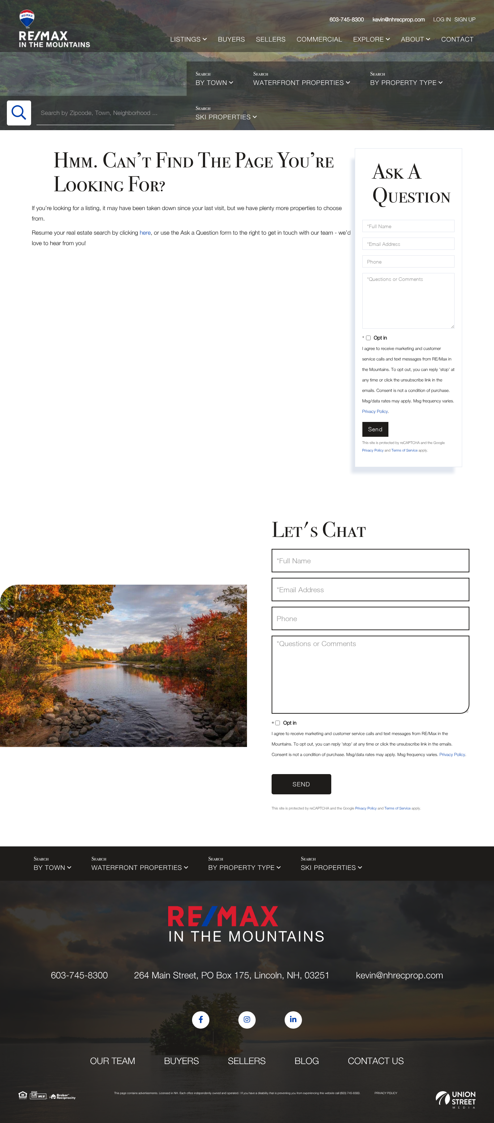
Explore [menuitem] (368, 39)
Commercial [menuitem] (319, 39)
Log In (442, 19)
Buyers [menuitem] (231, 39)
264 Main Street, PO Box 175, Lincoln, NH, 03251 (232, 975)
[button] (19, 113)
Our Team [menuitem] (112, 1061)
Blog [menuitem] (307, 1061)
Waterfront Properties (299, 82)
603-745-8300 (347, 19)
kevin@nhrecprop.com (398, 19)
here (145, 233)
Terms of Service (404, 450)
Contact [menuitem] (457, 39)
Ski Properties (223, 117)
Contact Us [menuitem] (376, 1061)
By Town (211, 82)
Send (375, 429)
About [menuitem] (412, 39)
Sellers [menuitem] (271, 39)
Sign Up (465, 19)
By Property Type (403, 82)
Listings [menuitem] (185, 39)
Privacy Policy (375, 411)
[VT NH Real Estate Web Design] (456, 1100)
